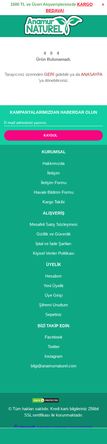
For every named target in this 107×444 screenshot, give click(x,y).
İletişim (53, 173)
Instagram (53, 356)
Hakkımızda (53, 163)
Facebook (54, 337)
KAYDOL (50, 135)
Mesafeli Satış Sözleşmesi (53, 224)
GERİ (49, 74)
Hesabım (53, 276)
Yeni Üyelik (54, 285)
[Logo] (53, 26)
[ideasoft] (24, 427)
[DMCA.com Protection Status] (45, 400)
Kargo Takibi (53, 201)
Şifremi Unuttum (53, 305)
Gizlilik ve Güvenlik (53, 234)
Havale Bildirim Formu (54, 192)
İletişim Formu (53, 182)
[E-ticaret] (53, 427)
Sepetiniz (53, 314)
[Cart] (95, 436)
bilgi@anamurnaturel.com (54, 365)
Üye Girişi (54, 295)
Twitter (54, 346)
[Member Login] (67, 436)
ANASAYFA (91, 74)
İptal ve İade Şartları (53, 243)
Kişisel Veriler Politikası (53, 253)
